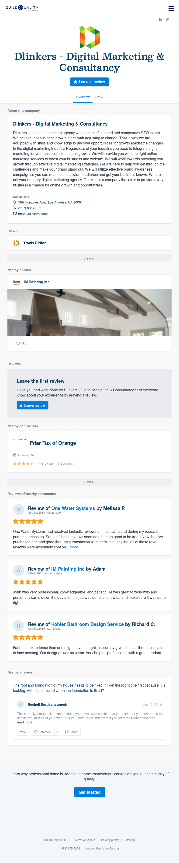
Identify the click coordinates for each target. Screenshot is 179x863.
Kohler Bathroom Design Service (87, 624)
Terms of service (85, 840)
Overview (83, 97)
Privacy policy (110, 840)
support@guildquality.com (102, 848)
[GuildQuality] (22, 8)
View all (89, 258)
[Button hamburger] (171, 8)
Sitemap (129, 840)
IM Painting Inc (37, 281)
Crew (99, 97)
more (74, 547)
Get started (90, 792)
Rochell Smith (39, 704)
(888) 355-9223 (70, 848)
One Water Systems (73, 508)
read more (24, 722)
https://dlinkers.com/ (33, 214)
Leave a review (92, 81)
